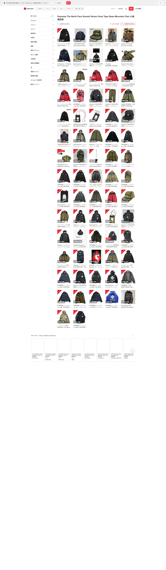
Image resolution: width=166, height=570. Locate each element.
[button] (44, 9)
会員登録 (120, 8)
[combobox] (59, 8)
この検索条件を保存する (129, 24)
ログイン (113, 8)
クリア (52, 16)
